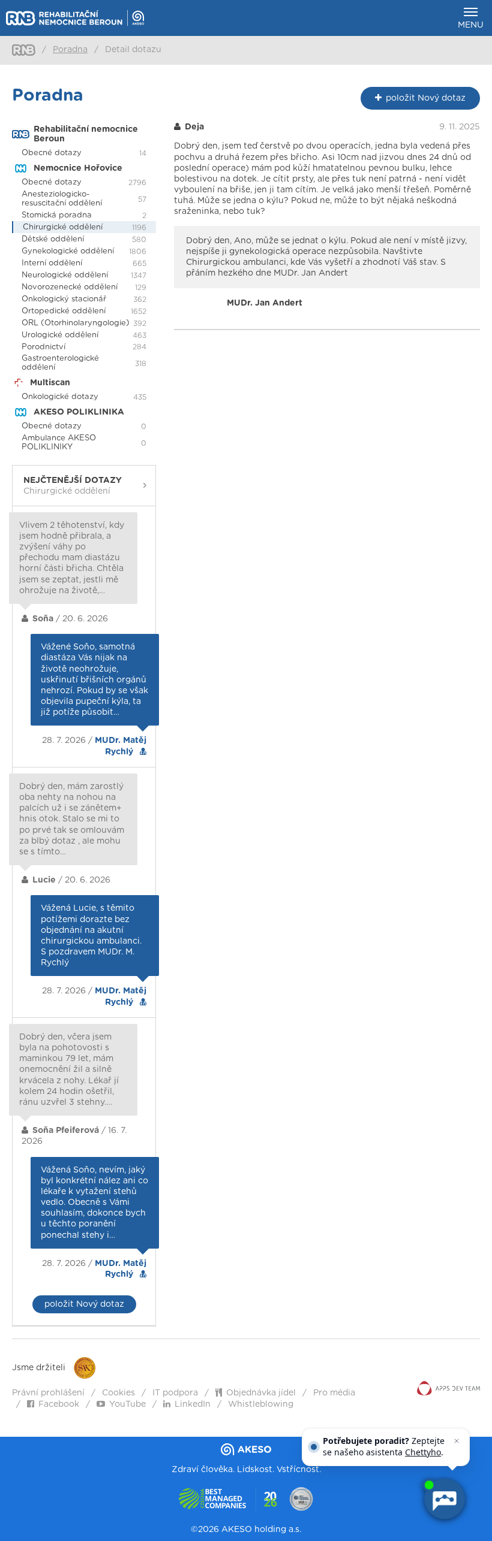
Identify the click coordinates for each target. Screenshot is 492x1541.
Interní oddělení (52, 263)
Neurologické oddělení (65, 275)
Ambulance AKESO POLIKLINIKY (59, 442)
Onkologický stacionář (64, 299)
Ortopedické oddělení (64, 311)
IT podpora (175, 1393)
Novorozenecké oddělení (70, 287)
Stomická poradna (57, 215)
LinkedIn (193, 1404)
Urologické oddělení (60, 335)
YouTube (127, 1404)
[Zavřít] (456, 1441)
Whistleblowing (260, 1404)
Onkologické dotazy (60, 397)
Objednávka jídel (261, 1393)
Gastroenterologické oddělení (60, 363)
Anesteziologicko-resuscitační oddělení (62, 199)
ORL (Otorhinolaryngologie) (76, 323)
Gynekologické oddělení (68, 251)
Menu (471, 25)
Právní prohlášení (48, 1393)
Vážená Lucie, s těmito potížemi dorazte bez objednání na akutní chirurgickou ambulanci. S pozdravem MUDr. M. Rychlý (91, 935)
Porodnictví (43, 347)
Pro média (334, 1393)
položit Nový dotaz (84, 1304)
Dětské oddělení (53, 239)
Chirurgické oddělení (63, 227)
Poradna (70, 50)
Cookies (118, 1393)
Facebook (58, 1404)
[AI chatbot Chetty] (444, 1499)
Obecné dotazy (52, 153)
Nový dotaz (426, 98)
